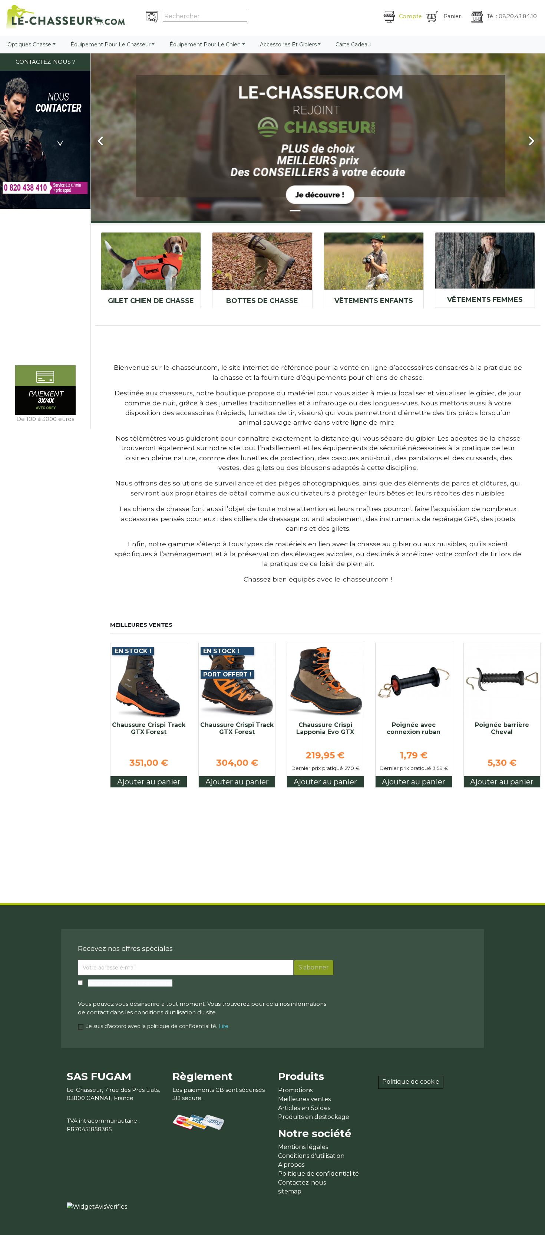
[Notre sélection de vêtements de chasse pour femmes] (485, 261)
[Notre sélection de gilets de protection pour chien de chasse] (151, 261)
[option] (318, 137)
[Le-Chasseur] (65, 16)
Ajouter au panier (149, 781)
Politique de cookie (410, 1081)
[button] (125, 137)
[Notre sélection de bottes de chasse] (262, 261)
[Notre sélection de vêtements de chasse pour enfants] (373, 261)
